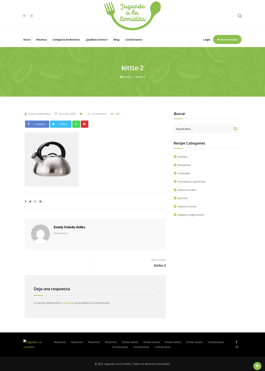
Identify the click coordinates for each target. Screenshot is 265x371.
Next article (158, 259)
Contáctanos (133, 39)
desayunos (184, 165)
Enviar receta (228, 39)
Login (206, 39)
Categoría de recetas (66, 39)
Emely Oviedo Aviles (39, 113)
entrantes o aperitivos (192, 181)
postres (182, 198)
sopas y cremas (187, 206)
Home (127, 77)
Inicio (26, 39)
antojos (182, 156)
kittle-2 (160, 265)
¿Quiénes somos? (97, 39)
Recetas (41, 39)
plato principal (187, 190)
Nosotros (60, 342)
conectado (67, 303)
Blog (116, 39)
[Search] (240, 16)
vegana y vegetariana (191, 214)
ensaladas (184, 173)
